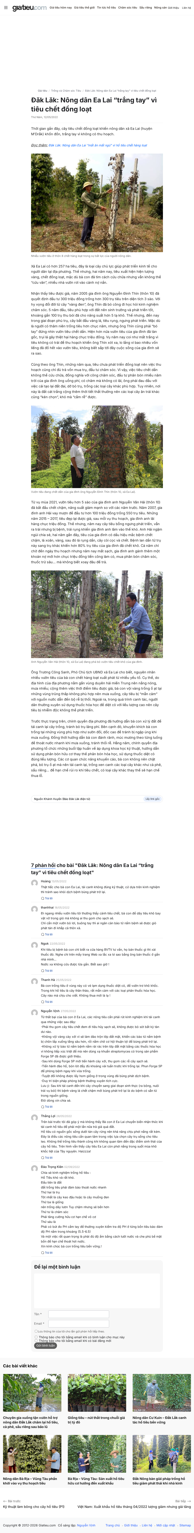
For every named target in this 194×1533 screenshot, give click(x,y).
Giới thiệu (173, 7)
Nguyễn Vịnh (86, 1525)
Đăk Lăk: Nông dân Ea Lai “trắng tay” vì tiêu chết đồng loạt (120, 90)
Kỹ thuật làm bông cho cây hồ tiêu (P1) (33, 1507)
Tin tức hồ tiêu (106, 7)
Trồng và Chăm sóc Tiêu (66, 90)
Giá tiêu (42, 90)
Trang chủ (113, 1525)
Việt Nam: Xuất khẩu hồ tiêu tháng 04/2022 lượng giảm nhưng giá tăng (134, 1507)
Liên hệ (186, 7)
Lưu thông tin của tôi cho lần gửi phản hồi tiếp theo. (71, 1331)
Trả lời (48, 898)
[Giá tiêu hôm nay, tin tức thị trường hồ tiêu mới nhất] (30, 8)
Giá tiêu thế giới (84, 7)
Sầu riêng (145, 7)
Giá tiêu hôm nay (61, 7)
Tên (38, 1314)
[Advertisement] (97, 47)
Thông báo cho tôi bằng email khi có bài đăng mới (75, 1341)
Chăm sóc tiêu (127, 7)
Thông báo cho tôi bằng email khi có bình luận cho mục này (82, 1337)
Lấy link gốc (153, 798)
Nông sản (160, 7)
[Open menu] (6, 7)
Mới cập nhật (165, 1525)
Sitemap (185, 1525)
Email (39, 1323)
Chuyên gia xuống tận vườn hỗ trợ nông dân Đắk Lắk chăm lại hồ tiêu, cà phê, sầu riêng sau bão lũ (31, 1422)
